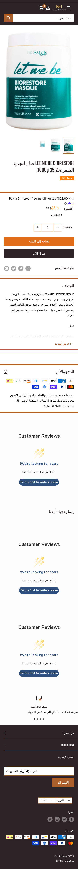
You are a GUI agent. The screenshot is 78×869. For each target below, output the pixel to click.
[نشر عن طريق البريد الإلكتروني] (6, 268)
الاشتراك (63, 782)
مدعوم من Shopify (65, 860)
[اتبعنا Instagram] (57, 819)
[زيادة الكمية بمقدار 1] (38, 227)
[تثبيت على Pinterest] (20, 268)
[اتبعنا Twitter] (64, 819)
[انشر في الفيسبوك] (28, 268)
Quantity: (67, 227)
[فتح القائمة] (68, 7)
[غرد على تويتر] (13, 268)
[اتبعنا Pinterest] (50, 819)
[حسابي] (48, 8)
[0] (41, 8)
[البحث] (8, 18)
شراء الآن (39, 253)
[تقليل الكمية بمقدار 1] (58, 227)
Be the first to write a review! (39, 482)
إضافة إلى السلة (39, 241)
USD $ (43, 800)
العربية (60, 800)
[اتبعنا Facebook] (71, 819)
